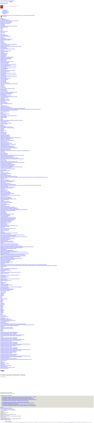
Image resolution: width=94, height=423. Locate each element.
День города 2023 (3, 81)
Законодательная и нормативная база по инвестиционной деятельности (12, 234)
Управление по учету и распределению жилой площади (25, 15)
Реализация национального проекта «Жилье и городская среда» (11, 356)
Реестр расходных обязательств (5, 175)
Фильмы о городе (3, 60)
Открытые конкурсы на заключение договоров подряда (9, 208)
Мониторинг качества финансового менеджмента (8, 176)
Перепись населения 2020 (4, 229)
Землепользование (3, 249)
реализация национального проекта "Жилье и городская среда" (11, 335)
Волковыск (2, 310)
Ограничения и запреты (4, 97)
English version (2, 0)
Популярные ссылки (3, 395)
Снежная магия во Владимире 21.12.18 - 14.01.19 (8, 76)
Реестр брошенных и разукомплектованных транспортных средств (11, 166)
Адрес (1, 361)
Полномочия (2, 86)
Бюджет (1, 171)
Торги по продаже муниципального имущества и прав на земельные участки (13, 323)
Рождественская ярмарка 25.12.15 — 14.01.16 (8, 67)
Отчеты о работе (3, 101)
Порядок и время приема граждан (6, 143)
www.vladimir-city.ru (3, 410)
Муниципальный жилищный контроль (6, 220)
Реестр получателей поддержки (5, 192)
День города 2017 (3, 72)
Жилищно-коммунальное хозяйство (6, 202)
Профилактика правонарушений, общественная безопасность (10, 137)
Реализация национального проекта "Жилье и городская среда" (11, 344)
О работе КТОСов (3, 47)
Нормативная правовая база (5, 45)
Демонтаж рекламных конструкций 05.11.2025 (8, 228)
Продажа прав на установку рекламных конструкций (9, 325)
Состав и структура (12, 15)
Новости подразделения (4, 368)
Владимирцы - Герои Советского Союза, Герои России (9, 20)
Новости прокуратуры (4, 153)
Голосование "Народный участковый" (6, 165)
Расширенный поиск (3, 3)
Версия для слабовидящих (9, 0)
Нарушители (2, 227)
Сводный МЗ (2, 317)
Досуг (1, 281)
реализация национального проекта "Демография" (8, 348)
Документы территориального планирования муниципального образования (13, 255)
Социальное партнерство (4, 199)
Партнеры (2, 326)
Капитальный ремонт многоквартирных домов (8, 218)
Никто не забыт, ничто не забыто (5, 21)
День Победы (4, 16)
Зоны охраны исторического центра (6, 261)
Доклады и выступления (4, 121)
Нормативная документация (5, 357)
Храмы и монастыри (3, 279)
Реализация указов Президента (5, 183)
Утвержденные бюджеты (4, 172)
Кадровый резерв (3, 94)
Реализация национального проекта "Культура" (8, 345)
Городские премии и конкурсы (5, 270)
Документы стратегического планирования (7, 168)
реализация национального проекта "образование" (8, 337)
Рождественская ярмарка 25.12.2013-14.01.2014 (8, 64)
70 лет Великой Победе (4, 35)
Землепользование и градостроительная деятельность (9, 243)
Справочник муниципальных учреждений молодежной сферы (10, 286)
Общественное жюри (3, 53)
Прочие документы (3, 116)
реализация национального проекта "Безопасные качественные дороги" (12, 334)
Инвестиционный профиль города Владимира (8, 235)
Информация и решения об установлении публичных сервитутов (11, 245)
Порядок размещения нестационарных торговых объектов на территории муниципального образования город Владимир (20, 185)
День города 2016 (3, 69)
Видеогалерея (2, 25)
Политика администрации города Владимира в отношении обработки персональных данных (16, 359)
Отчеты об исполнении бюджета (5, 173)
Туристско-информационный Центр (6, 284)
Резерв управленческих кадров (5, 95)
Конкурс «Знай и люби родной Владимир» (7, 48)
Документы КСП (3, 114)
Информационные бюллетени (5, 148)
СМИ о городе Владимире (4, 82)
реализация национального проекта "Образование (8, 332)
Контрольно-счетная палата (5, 110)
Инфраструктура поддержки (5, 191)
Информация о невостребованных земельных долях (9, 251)
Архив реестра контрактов (4, 321)
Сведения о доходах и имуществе (6, 107)
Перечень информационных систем (6, 103)
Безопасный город (3, 133)
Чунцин (1, 307)
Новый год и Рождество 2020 (5, 78)
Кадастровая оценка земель (4, 252)
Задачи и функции (3, 360)
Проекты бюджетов (3, 174)
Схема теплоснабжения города (5, 215)
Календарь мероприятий (4, 269)
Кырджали (2, 304)
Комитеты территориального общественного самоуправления (10, 46)
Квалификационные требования (5, 93)
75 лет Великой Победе (4, 79)
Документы (4, 13)
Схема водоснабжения (4, 216)
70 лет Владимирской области (5, 65)
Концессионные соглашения (5, 214)
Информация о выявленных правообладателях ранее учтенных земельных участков (14, 253)
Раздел (7, 2)
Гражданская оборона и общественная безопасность (9, 147)
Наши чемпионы (3, 275)
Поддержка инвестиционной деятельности (7, 241)
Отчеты (1, 119)
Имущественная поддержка (5, 194)
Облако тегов (9, 395)
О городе (1, 29)
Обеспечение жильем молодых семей (6, 156)
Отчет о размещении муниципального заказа (7, 320)
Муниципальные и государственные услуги (7, 146)
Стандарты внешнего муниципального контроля (8, 115)
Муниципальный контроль (4, 226)
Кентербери (2, 293)
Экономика (2, 178)
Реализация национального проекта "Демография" (8, 343)
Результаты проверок (3, 102)
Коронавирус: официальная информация (7, 140)
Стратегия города (5, 12)
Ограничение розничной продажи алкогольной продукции (10, 195)
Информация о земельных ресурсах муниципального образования (11, 247)
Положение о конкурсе (4, 51)
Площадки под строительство (5, 260)
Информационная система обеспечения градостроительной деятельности (12, 254)
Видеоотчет (2, 42)
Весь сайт (3, 2)
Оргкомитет (2, 52)
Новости (1, 18)
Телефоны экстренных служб (5, 149)
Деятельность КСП (3, 117)
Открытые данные (3, 132)
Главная (1, 15)
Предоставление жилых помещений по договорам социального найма (12, 155)
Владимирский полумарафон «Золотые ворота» (8, 74)
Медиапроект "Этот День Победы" (6, 22)
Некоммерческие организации (5, 36)
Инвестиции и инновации (4, 179)
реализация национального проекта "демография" (8, 338)
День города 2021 (3, 80)
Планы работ (2, 364)
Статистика (10, 408)
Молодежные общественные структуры (7, 288)
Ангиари (1, 294)
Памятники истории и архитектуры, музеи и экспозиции (9, 278)
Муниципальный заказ (4, 316)
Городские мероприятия (4, 63)
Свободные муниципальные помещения (7, 193)
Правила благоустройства (4, 262)
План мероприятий (3, 54)
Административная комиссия (5, 201)
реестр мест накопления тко (5, 204)
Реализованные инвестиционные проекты (7, 238)
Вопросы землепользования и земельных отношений (9, 244)
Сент (1, 297)
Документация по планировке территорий (7, 259)
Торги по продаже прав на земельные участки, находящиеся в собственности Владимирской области (17, 324)
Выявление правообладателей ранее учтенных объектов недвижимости (12, 162)
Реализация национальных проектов (6, 327)
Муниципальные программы (5, 170)
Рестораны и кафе (3, 282)
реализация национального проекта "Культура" (8, 333)
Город (1, 28)
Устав (1, 30)
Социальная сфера (3, 266)
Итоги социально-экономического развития (7, 180)
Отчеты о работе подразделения (5, 365)
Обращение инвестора (4, 240)
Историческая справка (4, 31)
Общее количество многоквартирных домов (7, 210)
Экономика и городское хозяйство (6, 167)
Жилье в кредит (3, 159)
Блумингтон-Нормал (3, 298)
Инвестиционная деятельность (5, 233)
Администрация (6, 15)
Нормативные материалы (4, 230)
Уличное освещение (3, 224)
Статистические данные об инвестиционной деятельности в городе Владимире (13, 236)
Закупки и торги (3, 315)
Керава (1, 301)
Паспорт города (3, 182)
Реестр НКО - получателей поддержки (6, 289)
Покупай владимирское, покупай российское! (8, 184)
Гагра (1, 313)
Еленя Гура (2, 303)
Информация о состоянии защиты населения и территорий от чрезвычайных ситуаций (15, 150)
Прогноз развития (3, 169)
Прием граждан (3, 152)
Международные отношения (5, 290)
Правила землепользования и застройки (7, 257)
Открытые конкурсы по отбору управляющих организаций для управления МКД (14, 209)
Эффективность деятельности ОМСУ (6, 181)
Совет (1, 104)
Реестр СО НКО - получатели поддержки (7, 127)
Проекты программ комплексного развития (7, 219)
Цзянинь (1, 306)
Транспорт (2, 200)
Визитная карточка (3, 89)
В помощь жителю (3, 212)
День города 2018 (3, 75)
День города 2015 (3, 66)
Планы (1, 118)
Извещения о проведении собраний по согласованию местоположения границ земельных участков (17, 246)
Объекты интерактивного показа (5, 280)
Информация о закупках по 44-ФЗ (6, 319)
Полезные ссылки (3, 43)
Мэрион (1, 300)
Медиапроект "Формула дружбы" (6, 58)
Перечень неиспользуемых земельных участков (8, 198)
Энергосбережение (3, 213)
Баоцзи (1, 308)
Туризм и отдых (3, 277)
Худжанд (1, 314)
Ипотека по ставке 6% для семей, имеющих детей (8, 161)
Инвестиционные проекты (4, 237)
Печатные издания (3, 59)
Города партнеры (3, 291)
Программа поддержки (4, 189)
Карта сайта (6, 408)
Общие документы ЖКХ (4, 223)
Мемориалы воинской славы (5, 23)
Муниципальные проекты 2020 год (6, 346)
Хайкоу (1, 305)
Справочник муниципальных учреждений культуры (9, 268)
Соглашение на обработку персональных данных (8, 358)
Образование (2, 271)
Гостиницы (2, 283)
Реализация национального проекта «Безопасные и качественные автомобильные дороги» (15, 355)
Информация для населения (5, 139)
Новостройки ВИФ (3, 160)
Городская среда (3, 205)
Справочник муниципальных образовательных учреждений (10, 272)
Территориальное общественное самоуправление (8, 44)
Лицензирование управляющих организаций (7, 217)
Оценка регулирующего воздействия (6, 187)
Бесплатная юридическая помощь (6, 163)
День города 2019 (3, 77)
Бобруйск (2, 309)
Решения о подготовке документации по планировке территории (11, 258)
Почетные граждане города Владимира (7, 61)
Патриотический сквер (4, 26)
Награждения (2, 98)
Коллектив (2, 362)
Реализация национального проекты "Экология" (8, 351)
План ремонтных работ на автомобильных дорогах (8, 225)
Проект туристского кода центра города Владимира (9, 83)
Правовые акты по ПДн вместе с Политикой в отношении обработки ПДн (12, 108)
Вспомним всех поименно (4, 19)
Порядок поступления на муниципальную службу (8, 92)
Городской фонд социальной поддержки (7, 164)
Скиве (1, 302)
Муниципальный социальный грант (6, 126)
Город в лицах (2, 34)
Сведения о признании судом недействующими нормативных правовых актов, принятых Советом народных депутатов (20, 109)
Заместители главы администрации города (7, 88)
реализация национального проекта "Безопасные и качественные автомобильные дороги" (15, 349)
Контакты (2, 40)
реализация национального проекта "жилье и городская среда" (10, 340)
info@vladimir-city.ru (3, 418)
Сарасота (1, 299)
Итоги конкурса (3, 56)
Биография (2, 85)
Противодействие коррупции (5, 136)
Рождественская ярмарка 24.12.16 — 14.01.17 (8, 70)
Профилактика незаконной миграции (6, 138)
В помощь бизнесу (3, 190)
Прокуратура (2, 151)
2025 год (1, 329)
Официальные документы (4, 99)
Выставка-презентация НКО (5, 39)
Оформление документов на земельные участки (8, 248)
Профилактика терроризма (4, 135)
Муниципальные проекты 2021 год (6, 341)
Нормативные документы (4, 113)
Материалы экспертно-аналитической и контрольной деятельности (11, 120)
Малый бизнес (2, 188)
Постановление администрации (5, 50)
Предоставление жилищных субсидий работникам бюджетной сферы (12, 158)
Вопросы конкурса (3, 55)
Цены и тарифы (3, 211)
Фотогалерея (2, 24)
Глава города (2, 84)
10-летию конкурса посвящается (5, 57)
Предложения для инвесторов (5, 239)
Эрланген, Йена (3, 292)
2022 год (1, 336)
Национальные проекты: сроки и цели (6, 328)
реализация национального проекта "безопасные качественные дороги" (12, 339)
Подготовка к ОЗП (3, 203)
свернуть (1, 407)
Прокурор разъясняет (3, 154)
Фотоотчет (2, 41)
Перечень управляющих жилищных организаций (8, 207)
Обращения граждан (5, 11)
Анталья (1, 312)
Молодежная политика (4, 285)
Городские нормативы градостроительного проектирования (10, 256)
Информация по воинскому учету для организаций (8, 232)
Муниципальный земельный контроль (6, 250)
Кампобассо (2, 295)
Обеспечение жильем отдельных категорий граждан (9, 157)
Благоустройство (3, 222)
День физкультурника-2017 (4, 71)
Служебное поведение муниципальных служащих (8, 96)
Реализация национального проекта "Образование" (9, 342)
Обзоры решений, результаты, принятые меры (8, 144)
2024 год (1, 330)
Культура (1, 267)
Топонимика (2, 263)
